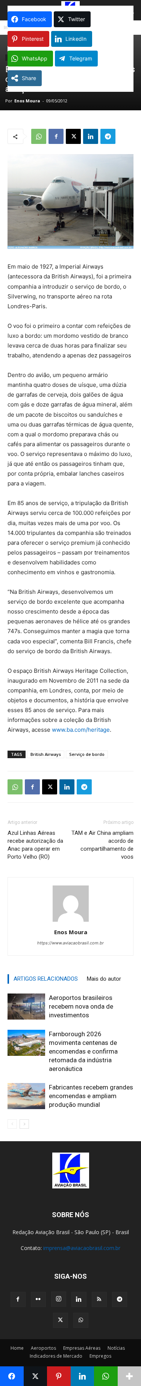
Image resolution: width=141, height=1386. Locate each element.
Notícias (116, 1348)
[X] (73, 136)
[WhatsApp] (38, 136)
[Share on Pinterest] (59, 1376)
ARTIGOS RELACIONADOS (46, 978)
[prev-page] (12, 1124)
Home (17, 1348)
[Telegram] (107, 136)
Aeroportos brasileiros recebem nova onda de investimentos (81, 1006)
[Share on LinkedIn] (82, 1376)
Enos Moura (27, 101)
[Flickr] (38, 1299)
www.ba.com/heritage (81, 729)
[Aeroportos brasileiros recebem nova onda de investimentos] (26, 1007)
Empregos (100, 1356)
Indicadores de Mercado (56, 1356)
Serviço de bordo (87, 754)
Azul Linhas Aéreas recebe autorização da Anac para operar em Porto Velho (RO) (35, 845)
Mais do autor (104, 978)
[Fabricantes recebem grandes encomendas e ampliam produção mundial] (26, 1096)
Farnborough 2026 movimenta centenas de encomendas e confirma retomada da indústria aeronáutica (83, 1051)
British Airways (45, 754)
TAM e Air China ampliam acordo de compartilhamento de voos (102, 845)
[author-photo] (71, 921)
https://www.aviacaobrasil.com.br (70, 943)
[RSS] (99, 1299)
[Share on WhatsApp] (106, 1376)
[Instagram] (58, 1299)
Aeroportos (43, 1348)
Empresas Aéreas (81, 1348)
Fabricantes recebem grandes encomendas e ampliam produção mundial (91, 1095)
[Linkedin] (90, 136)
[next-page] (24, 1124)
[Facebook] (56, 136)
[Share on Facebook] (12, 1376)
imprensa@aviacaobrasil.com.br (81, 1248)
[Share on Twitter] (35, 1376)
